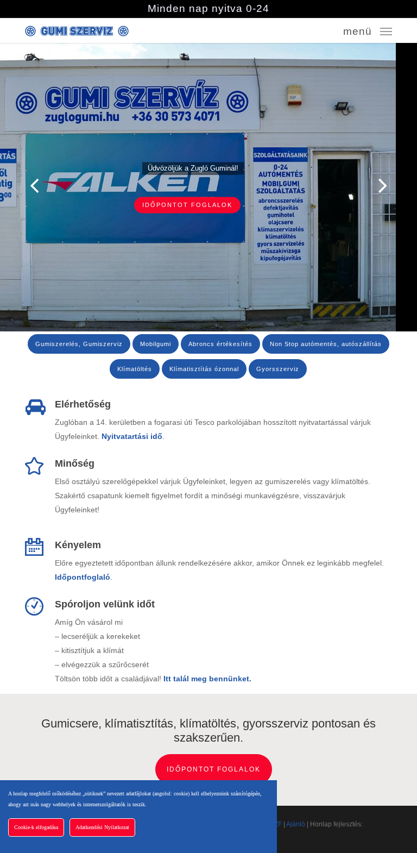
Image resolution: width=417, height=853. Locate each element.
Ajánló (295, 824)
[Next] (403, 185)
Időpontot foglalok (214, 769)
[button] (367, 30)
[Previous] (13, 185)
